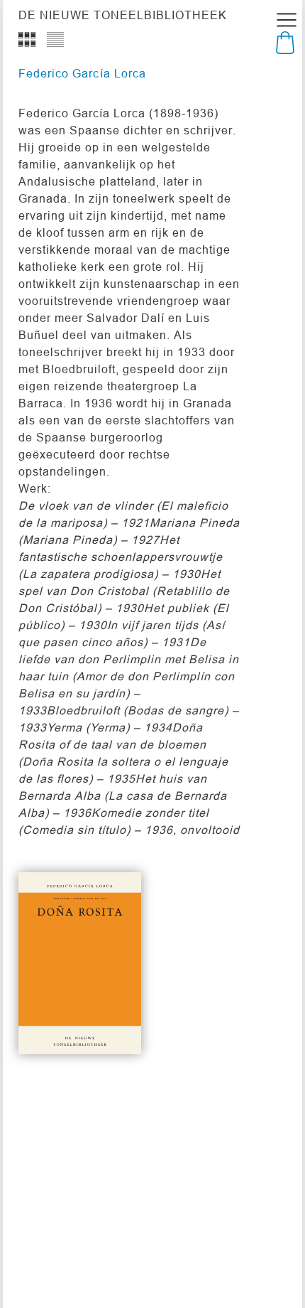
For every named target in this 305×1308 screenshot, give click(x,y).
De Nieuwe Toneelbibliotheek (122, 15)
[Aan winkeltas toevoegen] (105, 1018)
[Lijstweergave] (55, 39)
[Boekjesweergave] (26, 39)
